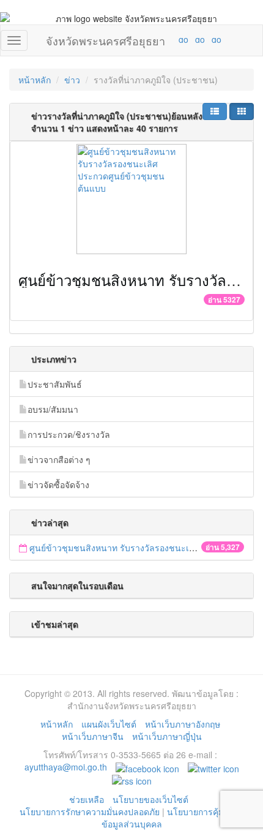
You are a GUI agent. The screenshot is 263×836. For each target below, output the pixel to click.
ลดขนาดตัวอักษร (147, 39)
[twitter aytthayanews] (213, 767)
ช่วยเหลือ (86, 799)
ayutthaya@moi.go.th (65, 767)
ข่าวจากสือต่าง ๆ (59, 459)
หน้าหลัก (34, 79)
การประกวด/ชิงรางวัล (69, 434)
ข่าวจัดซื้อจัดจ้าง (58, 484)
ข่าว (72, 79)
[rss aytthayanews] (132, 779)
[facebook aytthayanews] (147, 767)
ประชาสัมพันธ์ (55, 384)
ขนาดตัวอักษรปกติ (159, 39)
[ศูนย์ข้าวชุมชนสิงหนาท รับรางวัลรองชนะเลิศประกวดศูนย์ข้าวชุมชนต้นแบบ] (131, 199)
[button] (214, 111)
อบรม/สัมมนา (53, 409)
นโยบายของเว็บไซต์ (152, 799)
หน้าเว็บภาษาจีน (93, 736)
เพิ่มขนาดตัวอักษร (171, 39)
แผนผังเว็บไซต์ (108, 724)
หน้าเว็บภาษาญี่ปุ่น (167, 736)
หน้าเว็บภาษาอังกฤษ (182, 724)
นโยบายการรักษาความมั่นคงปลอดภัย (90, 811)
